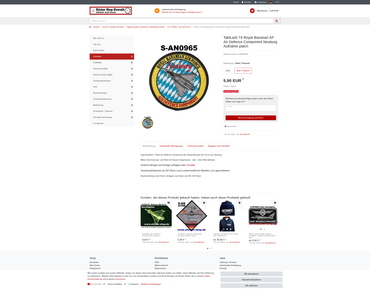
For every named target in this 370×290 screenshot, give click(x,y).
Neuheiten (94, 262)
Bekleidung (98, 105)
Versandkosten (245, 134)
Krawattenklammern (102, 99)
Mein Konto (95, 265)
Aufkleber (97, 62)
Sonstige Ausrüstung (102, 117)
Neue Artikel (98, 50)
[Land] (270, 2)
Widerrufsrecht (161, 265)
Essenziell (96, 284)
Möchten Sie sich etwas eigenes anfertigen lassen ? (182, 12)
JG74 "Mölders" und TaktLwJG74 (179, 27)
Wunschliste (231, 126)
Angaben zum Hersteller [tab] (219, 146)
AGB (157, 262)
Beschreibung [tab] (149, 146)
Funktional (133, 284)
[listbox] (227, 215)
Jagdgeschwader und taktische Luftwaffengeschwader (145, 27)
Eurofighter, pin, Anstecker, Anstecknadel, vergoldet (151, 234)
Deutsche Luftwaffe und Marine (113, 27)
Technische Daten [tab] (195, 146)
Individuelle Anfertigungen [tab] (171, 146)
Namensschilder (100, 68)
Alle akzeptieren (251, 274)
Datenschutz (160, 268)
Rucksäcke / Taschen (103, 111)
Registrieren (95, 268)
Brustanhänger (100, 93)
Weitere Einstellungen (151, 284)
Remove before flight (102, 74)
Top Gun (97, 44)
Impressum (120, 279)
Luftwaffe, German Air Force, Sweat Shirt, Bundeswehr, (225, 234)
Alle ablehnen (251, 285)
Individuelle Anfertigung (230, 265)
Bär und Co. (98, 38)
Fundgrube (98, 123)
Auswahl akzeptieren (251, 279)
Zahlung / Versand (228, 262)
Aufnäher (96, 27)
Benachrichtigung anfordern (250, 118)
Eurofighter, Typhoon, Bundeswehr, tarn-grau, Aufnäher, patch (190, 234)
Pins (95, 87)
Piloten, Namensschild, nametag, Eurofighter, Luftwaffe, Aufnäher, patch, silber (262, 235)
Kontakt (236, 2)
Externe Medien (115, 284)
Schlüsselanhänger (102, 81)
